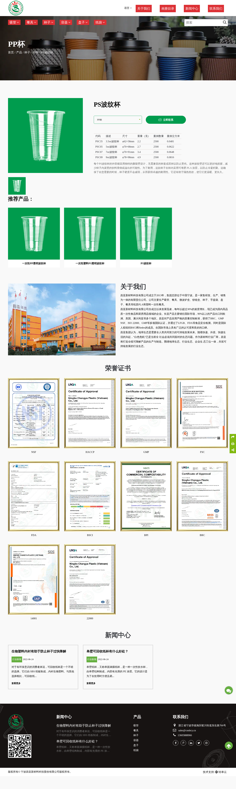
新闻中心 (191, 8)
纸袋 (99, 22)
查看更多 (16, 683)
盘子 (82, 22)
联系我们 (216, 8)
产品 (19, 52)
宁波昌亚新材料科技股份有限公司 (40, 771)
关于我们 (143, 8)
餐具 (30, 22)
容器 (64, 22)
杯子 (47, 22)
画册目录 (167, 8)
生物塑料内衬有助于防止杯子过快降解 (39, 651)
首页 (11, 52)
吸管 (13, 22)
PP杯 (36, 52)
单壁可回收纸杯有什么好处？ (107, 651)
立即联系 (168, 119)
